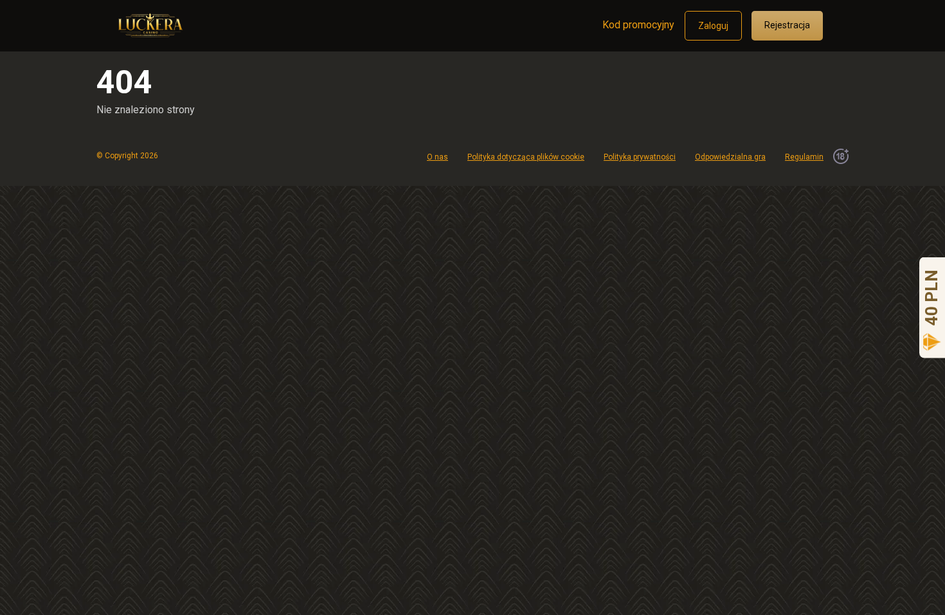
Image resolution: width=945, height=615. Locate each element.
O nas (437, 156)
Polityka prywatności (640, 156)
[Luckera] (149, 20)
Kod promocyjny (638, 25)
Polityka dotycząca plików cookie (525, 156)
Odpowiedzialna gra (730, 156)
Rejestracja (787, 25)
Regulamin (804, 156)
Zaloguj (713, 26)
